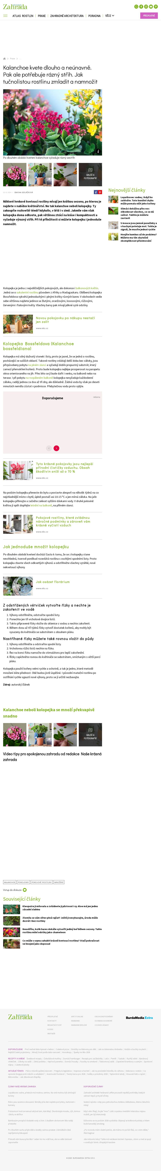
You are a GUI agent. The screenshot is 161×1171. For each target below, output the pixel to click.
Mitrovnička (13, 1077)
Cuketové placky (22, 1064)
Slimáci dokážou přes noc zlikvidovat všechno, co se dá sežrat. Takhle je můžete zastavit (137, 213)
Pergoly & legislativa (63, 1071)
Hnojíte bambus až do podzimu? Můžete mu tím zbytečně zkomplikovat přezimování (139, 237)
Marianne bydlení (79, 1025)
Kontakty (51, 1021)
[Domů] (20, 1016)
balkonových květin (87, 288)
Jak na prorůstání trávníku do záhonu (108, 1071)
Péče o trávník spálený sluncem (39, 1071)
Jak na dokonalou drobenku (110, 1049)
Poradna (94, 16)
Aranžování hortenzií (55, 1074)
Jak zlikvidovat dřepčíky (30, 1077)
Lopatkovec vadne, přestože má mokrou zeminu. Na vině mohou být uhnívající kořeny (42, 1094)
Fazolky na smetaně (88, 1061)
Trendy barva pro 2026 (76, 1074)
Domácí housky (71, 1061)
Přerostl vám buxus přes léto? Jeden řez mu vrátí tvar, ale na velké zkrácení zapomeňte (40, 1141)
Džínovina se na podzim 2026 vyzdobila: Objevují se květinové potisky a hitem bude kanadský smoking (117, 1122)
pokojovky (23, 882)
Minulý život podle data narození (46, 1052)
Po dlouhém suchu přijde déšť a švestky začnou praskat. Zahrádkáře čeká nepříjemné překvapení (39, 1131)
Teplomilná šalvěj (117, 1074)
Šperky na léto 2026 (82, 1052)
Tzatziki (121, 1058)
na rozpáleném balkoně (39, 378)
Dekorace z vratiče (133, 1071)
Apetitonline (77, 1016)
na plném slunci (37, 365)
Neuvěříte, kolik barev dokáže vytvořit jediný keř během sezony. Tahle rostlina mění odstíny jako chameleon (62, 930)
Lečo (107, 1058)
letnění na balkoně (41, 505)
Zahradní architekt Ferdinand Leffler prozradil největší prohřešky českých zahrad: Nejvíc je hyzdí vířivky (114, 1094)
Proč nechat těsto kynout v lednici (39, 1049)
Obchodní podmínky (104, 1016)
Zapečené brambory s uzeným (129, 1061)
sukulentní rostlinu (27, 292)
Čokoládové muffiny (52, 1058)
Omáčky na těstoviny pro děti (83, 1049)
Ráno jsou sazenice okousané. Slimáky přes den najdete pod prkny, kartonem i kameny (41, 1103)
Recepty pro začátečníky (92, 1058)
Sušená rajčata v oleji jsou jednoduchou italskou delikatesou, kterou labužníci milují (117, 1103)
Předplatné (52, 1016)
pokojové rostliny (42, 882)
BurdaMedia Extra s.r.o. (84, 1158)
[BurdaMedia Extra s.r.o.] (136, 1018)
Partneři (51, 1033)
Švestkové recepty (34, 1058)
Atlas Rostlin (23, 16)
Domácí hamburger (71, 1058)
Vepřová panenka (55, 1061)
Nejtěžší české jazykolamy (19, 1052)
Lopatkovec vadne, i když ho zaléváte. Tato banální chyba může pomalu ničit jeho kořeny (138, 200)
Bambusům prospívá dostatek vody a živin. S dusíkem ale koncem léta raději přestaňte (40, 1122)
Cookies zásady (102, 1025)
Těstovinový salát (106, 1061)
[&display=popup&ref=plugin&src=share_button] (96, 192)
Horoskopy (67, 1052)
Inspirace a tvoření (81, 1071)
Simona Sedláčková (23, 192)
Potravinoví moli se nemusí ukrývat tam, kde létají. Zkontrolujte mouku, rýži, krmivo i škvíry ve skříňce (44, 1113)
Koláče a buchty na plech (135, 1049)
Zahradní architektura (67, 16)
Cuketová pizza (62, 1049)
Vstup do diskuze (12, 889)
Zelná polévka (39, 1061)
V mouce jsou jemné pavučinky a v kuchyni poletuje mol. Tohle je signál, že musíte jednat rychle (139, 226)
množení (58, 882)
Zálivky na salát (24, 1061)
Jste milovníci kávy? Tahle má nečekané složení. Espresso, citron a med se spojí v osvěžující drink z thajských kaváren (117, 1141)
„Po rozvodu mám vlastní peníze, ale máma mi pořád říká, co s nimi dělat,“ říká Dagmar (116, 1131)
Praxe (42, 16)
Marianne (75, 1021)
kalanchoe (9, 882)
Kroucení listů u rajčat (135, 1074)
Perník (113, 1058)
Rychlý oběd (132, 1058)
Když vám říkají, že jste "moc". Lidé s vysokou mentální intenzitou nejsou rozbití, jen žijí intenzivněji (114, 1113)
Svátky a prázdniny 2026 (97, 1074)
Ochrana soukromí (103, 1021)
